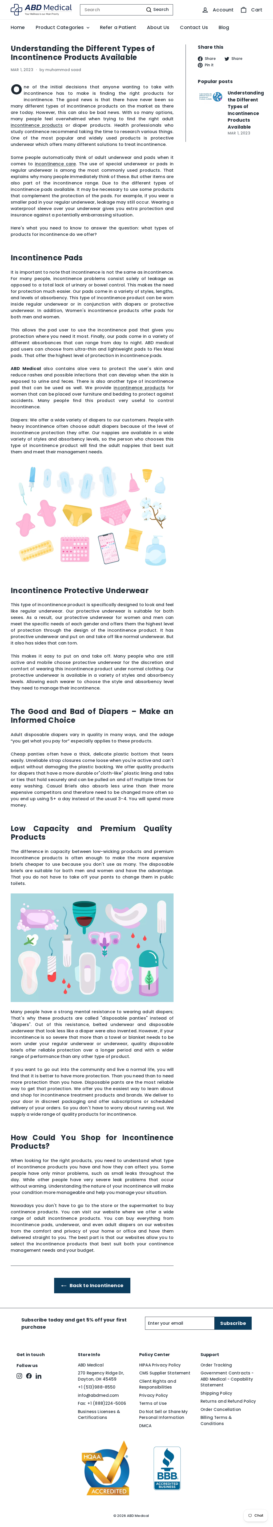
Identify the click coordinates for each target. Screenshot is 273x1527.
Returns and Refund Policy (228, 1401)
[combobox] (126, 9)
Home (18, 27)
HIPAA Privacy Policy (160, 1365)
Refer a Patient (118, 27)
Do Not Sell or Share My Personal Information (163, 1415)
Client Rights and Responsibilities (157, 1384)
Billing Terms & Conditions (216, 1420)
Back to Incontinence (96, 1285)
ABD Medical (91, 1365)
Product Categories (60, 27)
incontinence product (35, 125)
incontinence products (139, 388)
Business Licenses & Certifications (99, 1415)
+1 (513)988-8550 (97, 1387)
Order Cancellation (220, 1409)
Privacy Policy (153, 1395)
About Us (158, 27)
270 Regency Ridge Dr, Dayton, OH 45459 (101, 1376)
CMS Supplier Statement (165, 1373)
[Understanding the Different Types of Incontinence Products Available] (211, 97)
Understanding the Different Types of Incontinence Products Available (246, 110)
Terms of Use (153, 1403)
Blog (224, 27)
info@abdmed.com (98, 1395)
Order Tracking (216, 1365)
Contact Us (194, 27)
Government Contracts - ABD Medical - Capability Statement (227, 1379)
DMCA (145, 1426)
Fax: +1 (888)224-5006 (102, 1403)
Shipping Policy (216, 1393)
